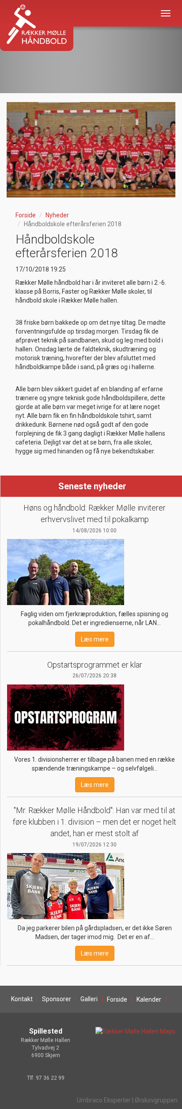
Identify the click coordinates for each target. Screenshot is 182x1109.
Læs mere (95, 639)
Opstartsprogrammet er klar (94, 664)
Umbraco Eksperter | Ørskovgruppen (127, 1100)
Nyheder (57, 215)
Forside (25, 215)
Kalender (148, 999)
